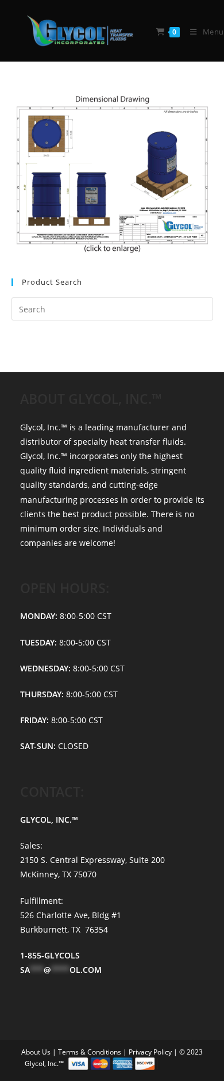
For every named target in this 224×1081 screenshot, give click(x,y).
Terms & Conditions (90, 1052)
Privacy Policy (151, 1052)
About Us (36, 1052)
